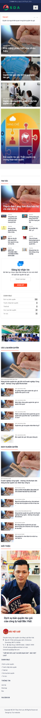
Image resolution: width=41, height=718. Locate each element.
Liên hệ (3, 685)
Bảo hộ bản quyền (6, 478)
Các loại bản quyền (8, 72)
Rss (2, 691)
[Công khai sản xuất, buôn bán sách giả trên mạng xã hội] (3, 216)
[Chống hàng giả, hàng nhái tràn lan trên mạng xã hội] (24, 216)
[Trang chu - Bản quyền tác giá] (11, 7)
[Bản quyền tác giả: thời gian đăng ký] (7, 439)
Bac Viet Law (20, 710)
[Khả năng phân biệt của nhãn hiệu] (20, 39)
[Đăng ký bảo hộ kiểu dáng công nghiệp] (24, 249)
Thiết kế (6, 306)
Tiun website (16, 712)
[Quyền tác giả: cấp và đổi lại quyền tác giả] (20, 68)
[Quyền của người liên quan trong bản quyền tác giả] (20, 95)
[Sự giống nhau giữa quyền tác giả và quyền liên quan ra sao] (7, 392)
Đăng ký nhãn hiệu (8, 45)
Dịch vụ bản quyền (9, 299)
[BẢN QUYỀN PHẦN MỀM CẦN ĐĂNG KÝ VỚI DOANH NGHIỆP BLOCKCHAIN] (7, 491)
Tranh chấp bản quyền (10, 303)
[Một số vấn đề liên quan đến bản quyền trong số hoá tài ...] (3, 238)
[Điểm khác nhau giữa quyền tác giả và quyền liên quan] (7, 404)
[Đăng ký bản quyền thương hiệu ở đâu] (3, 228)
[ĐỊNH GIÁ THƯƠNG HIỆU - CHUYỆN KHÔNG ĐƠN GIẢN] (3, 249)
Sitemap (4, 688)
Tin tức (5, 204)
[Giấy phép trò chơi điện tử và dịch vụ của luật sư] (7, 538)
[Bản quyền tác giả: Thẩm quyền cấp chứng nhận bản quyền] (20, 136)
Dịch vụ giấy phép (19, 534)
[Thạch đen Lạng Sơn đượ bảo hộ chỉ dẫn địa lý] (20, 198)
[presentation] (35, 17)
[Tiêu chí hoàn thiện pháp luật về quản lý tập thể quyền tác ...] (24, 238)
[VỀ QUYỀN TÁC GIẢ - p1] (24, 228)
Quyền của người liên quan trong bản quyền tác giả (18, 20)
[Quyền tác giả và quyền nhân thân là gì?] (7, 427)
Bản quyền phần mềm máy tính (9, 379)
